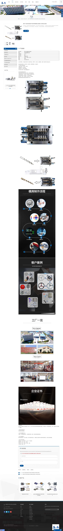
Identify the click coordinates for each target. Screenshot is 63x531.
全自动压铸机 (31, 513)
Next (60, 489)
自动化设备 (6, 64)
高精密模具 (23, 469)
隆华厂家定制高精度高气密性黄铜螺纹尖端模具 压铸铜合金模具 (31, 453)
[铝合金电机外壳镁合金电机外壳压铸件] (39, 487)
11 (14, 88)
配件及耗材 (6, 66)
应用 (21, 510)
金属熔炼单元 (6, 54)
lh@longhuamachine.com (9, 508)
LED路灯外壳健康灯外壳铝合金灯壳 (52, 494)
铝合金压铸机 (31, 516)
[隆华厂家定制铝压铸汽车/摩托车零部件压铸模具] (25, 487)
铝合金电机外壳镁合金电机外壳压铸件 (39, 495)
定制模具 (32, 469)
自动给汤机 (30, 519)
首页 (21, 506)
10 (13, 88)
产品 (21, 507)
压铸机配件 (30, 509)
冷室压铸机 (6, 50)
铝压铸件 (30, 507)
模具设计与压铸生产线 (7, 58)
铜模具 (28, 469)
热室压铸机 (6, 52)
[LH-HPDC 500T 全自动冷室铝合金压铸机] (10, 78)
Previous (17, 489)
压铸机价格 (30, 510)
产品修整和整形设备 (7, 60)
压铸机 (30, 506)
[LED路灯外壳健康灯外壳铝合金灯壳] (52, 487)
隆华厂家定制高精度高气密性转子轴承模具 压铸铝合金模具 (31, 472)
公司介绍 (21, 509)
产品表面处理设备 (7, 62)
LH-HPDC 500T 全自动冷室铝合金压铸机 (10, 86)
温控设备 (5, 56)
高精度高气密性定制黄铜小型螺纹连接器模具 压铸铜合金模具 (31, 474)
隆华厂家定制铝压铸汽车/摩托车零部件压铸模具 (25, 495)
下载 (21, 513)
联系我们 (21, 516)
